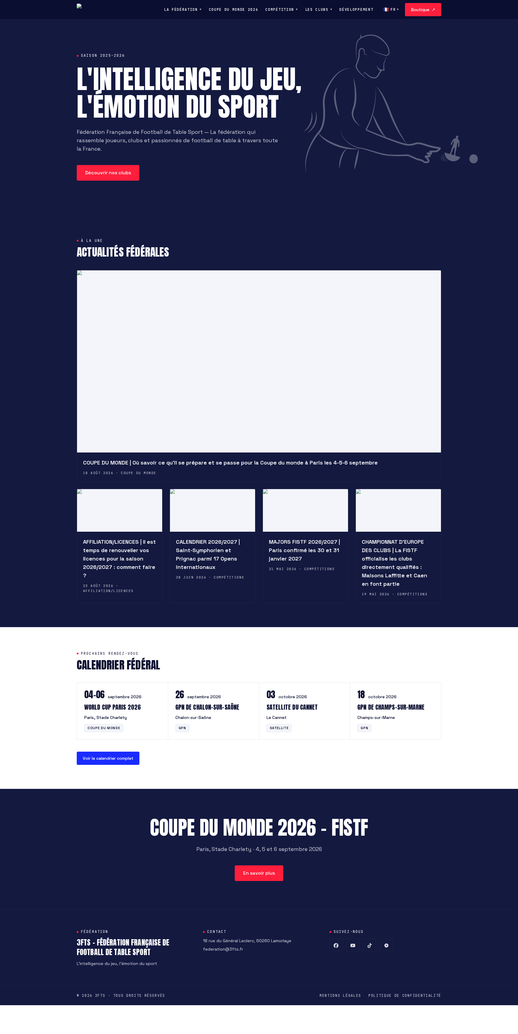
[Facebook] (336, 945)
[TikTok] (369, 945)
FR (391, 9)
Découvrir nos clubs (108, 173)
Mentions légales (340, 995)
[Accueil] (83, 10)
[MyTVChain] (386, 945)
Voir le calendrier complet (108, 758)
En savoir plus (259, 873)
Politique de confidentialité (404, 995)
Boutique (423, 9)
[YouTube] (352, 945)
